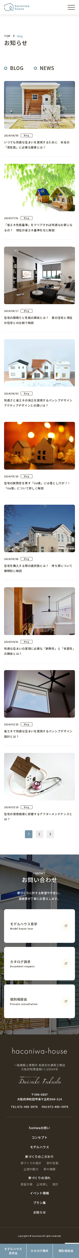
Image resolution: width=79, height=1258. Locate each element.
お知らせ (39, 1212)
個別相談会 (66, 1251)
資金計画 (26, 1184)
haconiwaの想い (23, 29)
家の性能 (53, 1163)
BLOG (17, 67)
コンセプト (40, 1137)
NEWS (47, 67)
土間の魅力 (30, 1169)
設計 (55, 1184)
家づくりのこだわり (25, 54)
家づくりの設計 (31, 1163)
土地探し (42, 1184)
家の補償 (50, 1169)
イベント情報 (39, 1193)
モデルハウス (39, 1147)
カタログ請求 (39, 1251)
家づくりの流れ (39, 1178)
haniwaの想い (39, 1128)
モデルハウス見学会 (13, 1251)
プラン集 (39, 1202)
